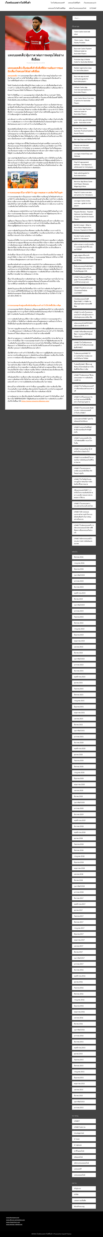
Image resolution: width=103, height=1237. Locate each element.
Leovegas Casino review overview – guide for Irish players (82, 203)
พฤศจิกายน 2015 (79, 1048)
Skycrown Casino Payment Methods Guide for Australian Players (83, 51)
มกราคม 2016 (78, 1036)
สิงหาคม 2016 (78, 994)
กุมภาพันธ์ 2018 (79, 886)
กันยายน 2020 (78, 760)
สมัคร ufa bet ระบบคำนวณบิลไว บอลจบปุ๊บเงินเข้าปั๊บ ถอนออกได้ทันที (84, 246)
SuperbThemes (66, 1234)
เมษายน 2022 (78, 647)
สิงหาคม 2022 (78, 623)
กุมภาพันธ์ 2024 (79, 575)
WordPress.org (79, 1206)
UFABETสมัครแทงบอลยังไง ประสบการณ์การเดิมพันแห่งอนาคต (83, 541)
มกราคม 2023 (78, 611)
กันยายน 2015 (78, 1060)
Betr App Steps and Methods (83, 139)
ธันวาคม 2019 (78, 814)
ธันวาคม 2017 (78, 898)
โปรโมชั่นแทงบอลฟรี (58, 3)
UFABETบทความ (79, 1127)
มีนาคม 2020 (78, 796)
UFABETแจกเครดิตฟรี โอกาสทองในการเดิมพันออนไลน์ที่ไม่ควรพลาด (84, 460)
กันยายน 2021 (78, 689)
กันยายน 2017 (78, 916)
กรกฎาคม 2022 (79, 629)
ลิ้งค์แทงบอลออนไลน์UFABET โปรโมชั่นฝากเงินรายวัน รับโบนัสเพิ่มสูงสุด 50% (83, 268)
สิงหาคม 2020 (78, 766)
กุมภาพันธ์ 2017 (79, 958)
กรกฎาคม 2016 (79, 1000)
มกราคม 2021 (78, 736)
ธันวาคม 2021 (78, 671)
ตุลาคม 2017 (78, 910)
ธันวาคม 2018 (78, 826)
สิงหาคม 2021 (78, 695)
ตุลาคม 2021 (78, 683)
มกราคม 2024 (78, 581)
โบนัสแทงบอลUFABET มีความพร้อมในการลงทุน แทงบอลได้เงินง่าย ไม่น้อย (83, 355)
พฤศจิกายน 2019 (79, 820)
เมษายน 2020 (78, 790)
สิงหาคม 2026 (78, 557)
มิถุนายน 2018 (79, 862)
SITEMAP (93, 8)
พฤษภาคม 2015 (79, 1083)
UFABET (77, 1121)
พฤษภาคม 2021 (79, 712)
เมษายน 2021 (78, 719)
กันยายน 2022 (78, 617)
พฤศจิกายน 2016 (79, 976)
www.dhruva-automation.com (15, 1220)
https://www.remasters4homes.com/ (35, 401)
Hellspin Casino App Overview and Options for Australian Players (82, 89)
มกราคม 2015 (78, 1107)
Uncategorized (79, 1133)
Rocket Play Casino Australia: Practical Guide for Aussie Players (84, 130)
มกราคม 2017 (78, 964)
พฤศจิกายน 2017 (79, 904)
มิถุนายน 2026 (79, 569)
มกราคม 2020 (78, 808)
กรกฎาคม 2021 (79, 700)
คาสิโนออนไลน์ (79, 1151)
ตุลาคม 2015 (78, 1054)
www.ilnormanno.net (12, 1217)
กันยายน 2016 (78, 988)
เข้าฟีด (76, 1194)
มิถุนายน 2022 (79, 635)
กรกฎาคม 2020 (79, 772)
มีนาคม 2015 (78, 1095)
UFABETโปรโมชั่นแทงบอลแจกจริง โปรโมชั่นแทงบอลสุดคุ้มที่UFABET (83, 345)
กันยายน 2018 (78, 844)
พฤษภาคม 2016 (79, 1012)
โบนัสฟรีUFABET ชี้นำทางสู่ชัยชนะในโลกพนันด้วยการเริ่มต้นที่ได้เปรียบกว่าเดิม (84, 366)
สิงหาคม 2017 (78, 922)
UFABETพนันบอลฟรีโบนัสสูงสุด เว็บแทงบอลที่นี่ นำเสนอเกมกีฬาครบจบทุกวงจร (83, 279)
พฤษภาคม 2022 (79, 641)
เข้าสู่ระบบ (77, 1188)
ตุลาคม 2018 (78, 838)
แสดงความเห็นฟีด (80, 1200)
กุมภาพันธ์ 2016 (79, 1030)
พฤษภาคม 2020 (79, 784)
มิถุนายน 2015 (79, 1077)
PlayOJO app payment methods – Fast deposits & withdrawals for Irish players (83, 164)
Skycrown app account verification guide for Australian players (81, 78)
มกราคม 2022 (78, 665)
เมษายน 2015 (78, 1089)
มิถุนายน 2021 (79, 707)
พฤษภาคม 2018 (79, 868)
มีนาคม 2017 (78, 952)
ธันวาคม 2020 (78, 742)
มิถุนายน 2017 (79, 934)
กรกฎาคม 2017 (79, 928)
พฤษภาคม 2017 (79, 940)
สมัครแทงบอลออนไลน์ (81, 1163)
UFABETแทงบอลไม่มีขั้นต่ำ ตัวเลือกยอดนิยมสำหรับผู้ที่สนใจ (83, 429)
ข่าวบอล (76, 1139)
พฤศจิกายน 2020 (79, 748)
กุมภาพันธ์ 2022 (79, 659)
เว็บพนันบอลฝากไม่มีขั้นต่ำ (18, 2)
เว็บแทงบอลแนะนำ (90, 3)
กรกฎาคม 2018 (79, 856)
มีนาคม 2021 (78, 724)
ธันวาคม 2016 (78, 970)
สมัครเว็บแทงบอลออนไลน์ (77, 8)
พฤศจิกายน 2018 (79, 832)
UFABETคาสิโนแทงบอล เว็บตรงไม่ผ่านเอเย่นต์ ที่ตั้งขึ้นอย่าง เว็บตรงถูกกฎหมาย (83, 399)
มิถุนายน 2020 (79, 778)
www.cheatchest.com (13, 1222)
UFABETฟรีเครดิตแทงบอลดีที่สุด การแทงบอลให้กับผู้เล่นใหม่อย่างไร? (83, 334)
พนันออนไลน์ (78, 1157)
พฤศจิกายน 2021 (79, 677)
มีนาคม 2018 (78, 880)
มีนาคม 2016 (78, 1024)
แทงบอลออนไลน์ (79, 1175)
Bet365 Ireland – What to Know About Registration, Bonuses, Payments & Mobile (83, 227)
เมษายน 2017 (78, 946)
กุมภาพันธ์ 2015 (79, 1101)
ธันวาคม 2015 (78, 1042)
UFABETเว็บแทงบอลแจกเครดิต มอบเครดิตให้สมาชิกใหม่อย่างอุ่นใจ (83, 470)
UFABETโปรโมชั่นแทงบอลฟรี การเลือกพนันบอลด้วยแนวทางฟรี (84, 388)
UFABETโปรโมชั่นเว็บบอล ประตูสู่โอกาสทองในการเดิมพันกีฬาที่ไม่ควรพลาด (83, 481)
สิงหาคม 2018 (78, 850)
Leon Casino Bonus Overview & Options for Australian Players (84, 100)
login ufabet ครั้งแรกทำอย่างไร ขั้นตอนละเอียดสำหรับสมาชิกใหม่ (84, 257)
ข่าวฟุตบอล (78, 1145)
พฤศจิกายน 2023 (79, 593)
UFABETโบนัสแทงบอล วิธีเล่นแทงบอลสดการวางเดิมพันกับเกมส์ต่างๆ (83, 377)
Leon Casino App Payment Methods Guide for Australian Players (82, 111)
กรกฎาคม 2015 (79, 1072)
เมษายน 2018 (78, 874)
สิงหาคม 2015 (78, 1065)
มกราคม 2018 (78, 892)
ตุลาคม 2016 (78, 982)
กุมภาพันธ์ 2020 (79, 802)
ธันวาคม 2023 (78, 587)
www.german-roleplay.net (14, 1224)
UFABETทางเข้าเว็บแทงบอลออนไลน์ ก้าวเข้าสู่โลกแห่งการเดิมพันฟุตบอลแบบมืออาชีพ (83, 314)
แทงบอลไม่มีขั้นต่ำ (74, 3)
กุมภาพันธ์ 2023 (79, 605)
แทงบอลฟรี (77, 1169)
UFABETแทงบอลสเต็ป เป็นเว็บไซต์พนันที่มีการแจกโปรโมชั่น (83, 440)
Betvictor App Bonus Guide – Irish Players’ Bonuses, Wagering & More (83, 184)
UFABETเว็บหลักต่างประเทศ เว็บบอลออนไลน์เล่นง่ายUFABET (83, 290)
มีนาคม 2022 (78, 653)
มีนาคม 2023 (78, 599)
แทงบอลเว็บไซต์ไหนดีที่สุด (56, 8)
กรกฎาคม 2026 (79, 563)
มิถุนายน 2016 (79, 1006)
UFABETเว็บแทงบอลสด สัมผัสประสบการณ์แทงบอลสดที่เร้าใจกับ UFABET (84, 410)
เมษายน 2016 (78, 1018)
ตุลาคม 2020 (78, 754)
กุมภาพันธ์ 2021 (79, 730)
